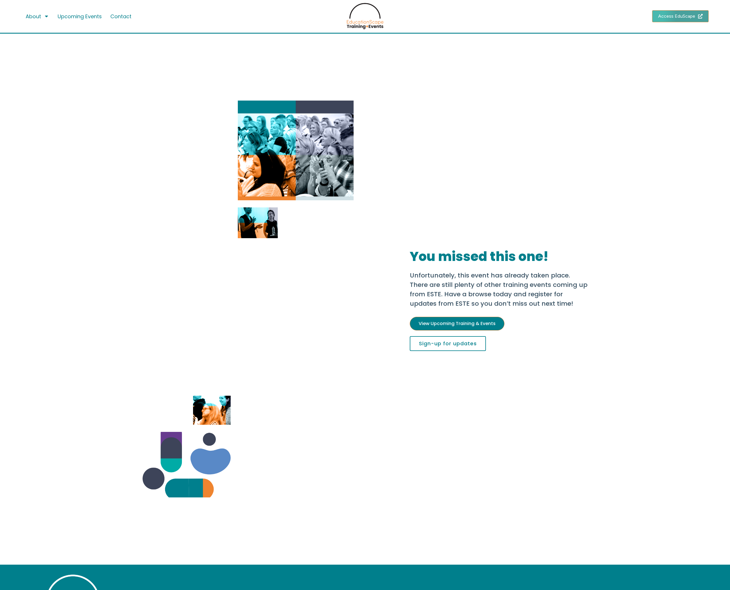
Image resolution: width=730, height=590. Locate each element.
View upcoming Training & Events (457, 323)
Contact (120, 16)
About (33, 16)
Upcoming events (80, 16)
